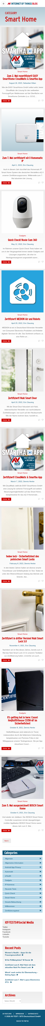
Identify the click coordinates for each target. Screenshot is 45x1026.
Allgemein (9, 859)
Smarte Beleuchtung (13, 902)
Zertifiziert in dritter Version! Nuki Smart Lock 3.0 (22, 640)
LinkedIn (5, 934)
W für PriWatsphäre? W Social (17, 960)
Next (6, 841)
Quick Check (10, 893)
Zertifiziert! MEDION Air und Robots (22, 319)
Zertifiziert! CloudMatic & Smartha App (22, 477)
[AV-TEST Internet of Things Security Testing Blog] (23, 3)
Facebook (6, 932)
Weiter (5, 101)
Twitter (5, 927)
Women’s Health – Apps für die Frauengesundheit (18, 954)
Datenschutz (33, 1013)
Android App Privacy (13, 867)
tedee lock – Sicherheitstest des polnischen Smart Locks (22, 558)
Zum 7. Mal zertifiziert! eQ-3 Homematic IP (22, 159)
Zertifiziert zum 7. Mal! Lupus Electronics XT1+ (22, 981)
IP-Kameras (9, 885)
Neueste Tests (10, 889)
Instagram (6, 929)
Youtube (5, 937)
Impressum (20, 1013)
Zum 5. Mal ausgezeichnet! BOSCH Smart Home (22, 807)
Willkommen (10, 906)
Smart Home (23, 71)
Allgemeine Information (14, 863)
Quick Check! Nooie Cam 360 (22, 240)
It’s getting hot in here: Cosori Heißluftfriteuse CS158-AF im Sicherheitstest (22, 720)
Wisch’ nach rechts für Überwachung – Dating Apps (21, 973)
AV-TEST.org (7, 1013)
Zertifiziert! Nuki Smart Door (22, 398)
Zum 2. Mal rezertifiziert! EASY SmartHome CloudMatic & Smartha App (22, 77)
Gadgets (22, 236)
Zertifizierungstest (12, 911)
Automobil (9, 872)
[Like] (42, 100)
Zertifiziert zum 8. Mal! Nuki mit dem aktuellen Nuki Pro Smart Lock (20, 966)
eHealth (8, 876)
